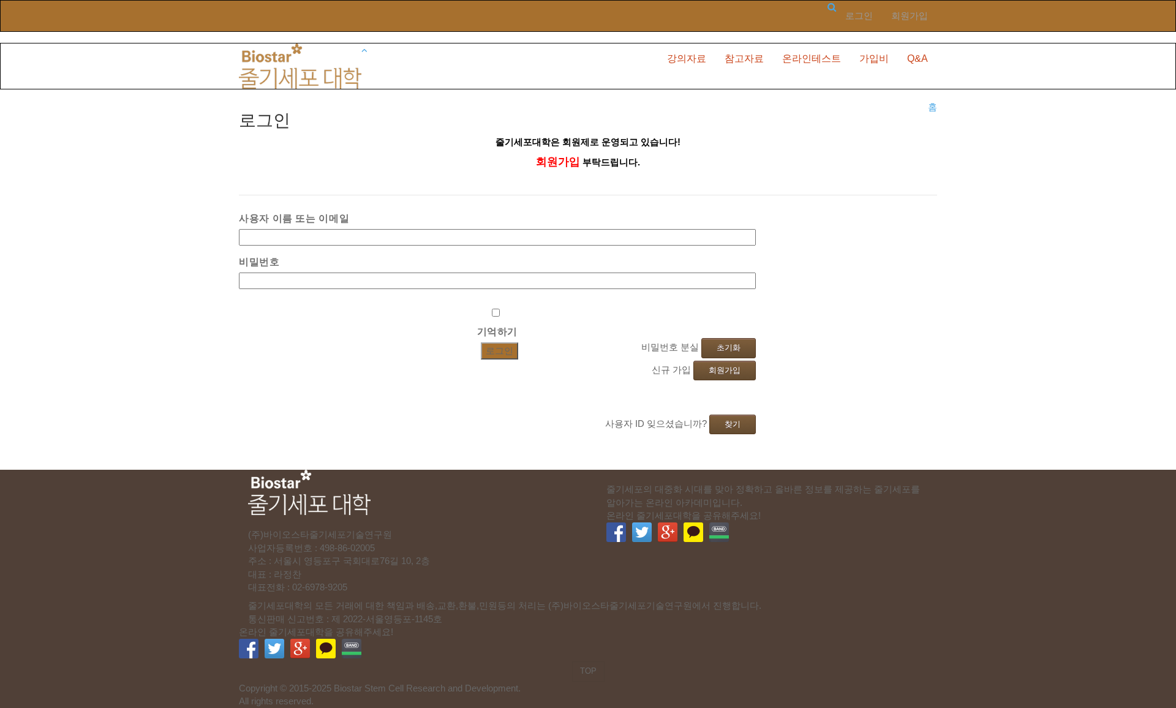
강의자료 (686, 58)
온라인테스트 (811, 58)
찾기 (733, 424)
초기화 (729, 347)
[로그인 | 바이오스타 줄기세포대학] (300, 65)
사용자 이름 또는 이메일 (294, 218)
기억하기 (497, 331)
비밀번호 (259, 261)
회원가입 (909, 15)
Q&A (917, 58)
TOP (588, 671)
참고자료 (744, 58)
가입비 (874, 58)
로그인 (859, 15)
